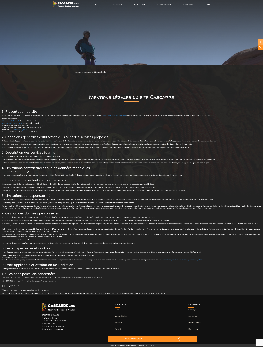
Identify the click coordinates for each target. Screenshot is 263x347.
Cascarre (114, 345)
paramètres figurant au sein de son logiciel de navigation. (182, 260)
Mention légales (121, 316)
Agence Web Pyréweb (19, 130)
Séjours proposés (194, 322)
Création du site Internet (10, 121)
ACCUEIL (98, 5)
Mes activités (193, 316)
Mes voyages (193, 329)
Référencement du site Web (12, 123)
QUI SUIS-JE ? (117, 5)
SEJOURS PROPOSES (164, 5)
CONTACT (208, 5)
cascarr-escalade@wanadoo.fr (55, 326)
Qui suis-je (192, 310)
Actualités (118, 322)
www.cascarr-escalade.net (53, 329)
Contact (118, 329)
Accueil (117, 310)
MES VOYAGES (188, 5)
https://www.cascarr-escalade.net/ (113, 115)
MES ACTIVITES (139, 5)
